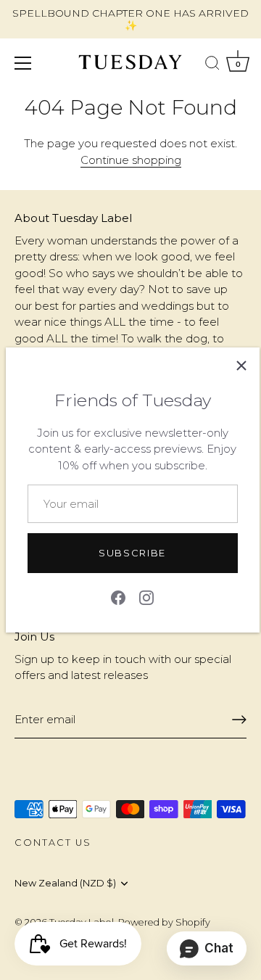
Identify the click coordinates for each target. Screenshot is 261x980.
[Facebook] (118, 597)
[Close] (241, 366)
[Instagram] (146, 597)
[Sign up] (239, 719)
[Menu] (23, 63)
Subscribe (132, 553)
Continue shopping (130, 160)
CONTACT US (52, 842)
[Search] (212, 65)
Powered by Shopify (164, 922)
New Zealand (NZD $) (65, 883)
